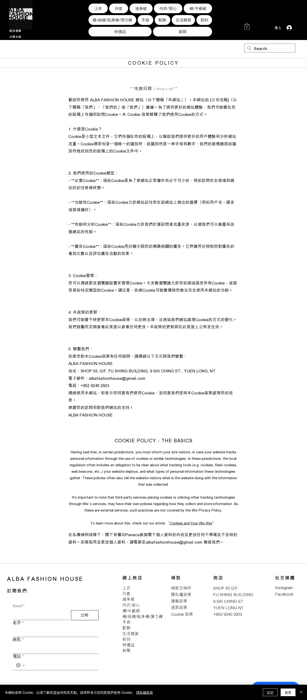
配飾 (126, 628)
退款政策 (179, 607)
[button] (247, 26)
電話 (18, 656)
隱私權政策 (181, 594)
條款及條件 (181, 588)
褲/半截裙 (131, 611)
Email (19, 605)
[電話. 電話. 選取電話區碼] (20, 665)
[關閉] (301, 692)
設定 (270, 692)
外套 (126, 594)
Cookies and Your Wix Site (191, 523)
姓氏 (18, 639)
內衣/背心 (131, 605)
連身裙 (128, 599)
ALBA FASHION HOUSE (45, 578)
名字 (18, 622)
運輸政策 (179, 601)
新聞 (126, 651)
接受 (288, 692)
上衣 (126, 588)
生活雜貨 (130, 634)
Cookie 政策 (182, 614)
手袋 (126, 622)
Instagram (284, 588)
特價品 (128, 645)
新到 (126, 639)
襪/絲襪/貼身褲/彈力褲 (142, 617)
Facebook (284, 594)
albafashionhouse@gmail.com (117, 378)
